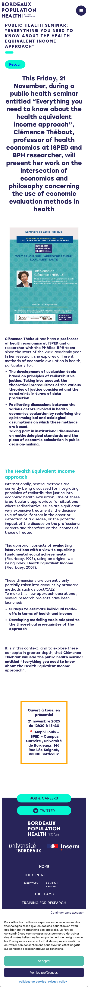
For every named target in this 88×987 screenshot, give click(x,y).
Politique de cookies (32, 981)
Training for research (44, 903)
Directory (31, 883)
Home (44, 867)
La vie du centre (51, 885)
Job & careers (44, 798)
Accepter (44, 961)
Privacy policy (57, 981)
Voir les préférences (44, 972)
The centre (34, 875)
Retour (15, 64)
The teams (44, 894)
